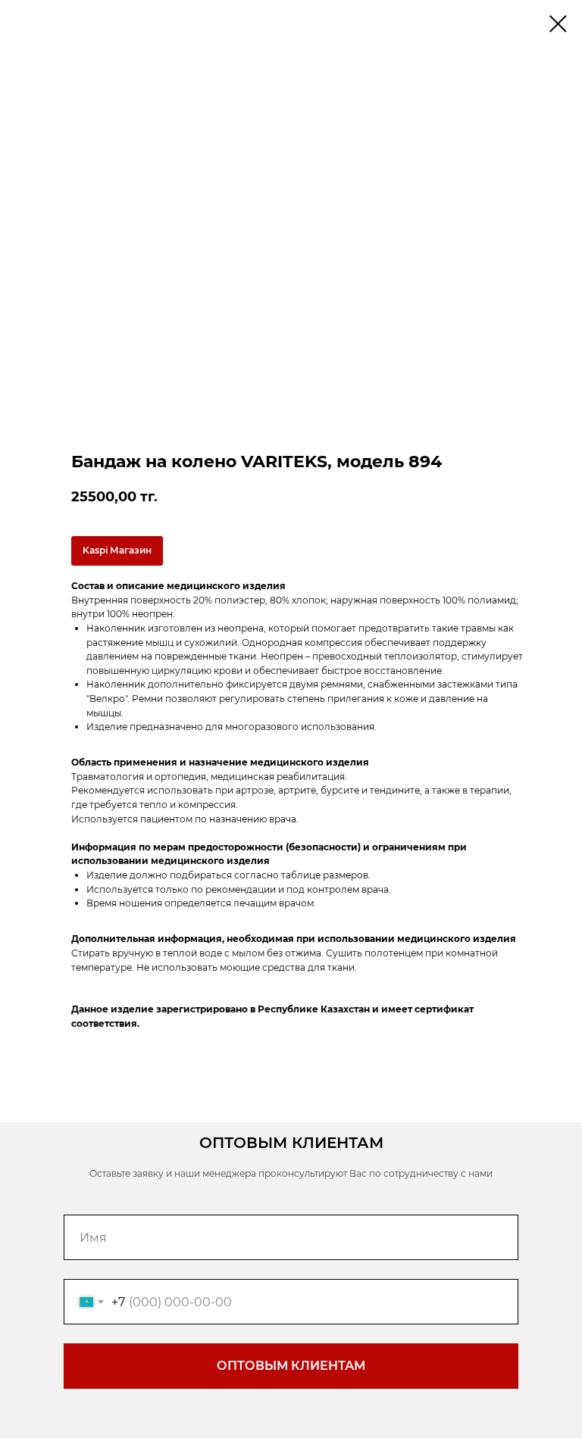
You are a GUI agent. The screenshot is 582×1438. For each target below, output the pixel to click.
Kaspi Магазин (117, 550)
